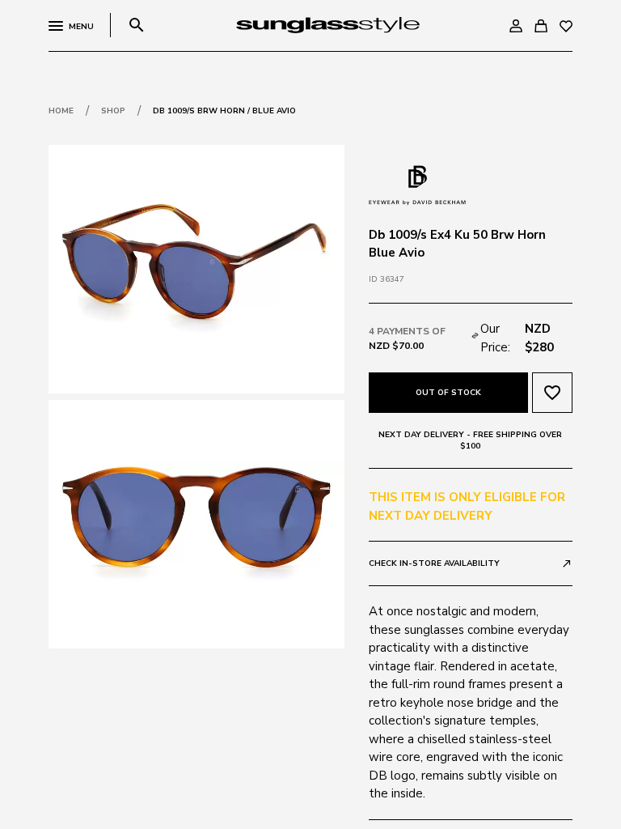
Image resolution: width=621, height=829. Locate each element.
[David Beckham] (417, 184)
